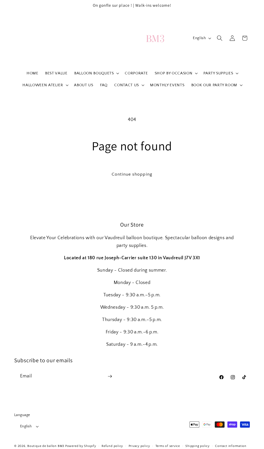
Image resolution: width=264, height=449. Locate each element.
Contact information (230, 446)
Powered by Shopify (80, 446)
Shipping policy (197, 446)
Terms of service (167, 446)
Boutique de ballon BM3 (45, 446)
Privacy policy (139, 446)
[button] (96, 73)
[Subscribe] (110, 376)
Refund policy (112, 446)
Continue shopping (132, 174)
